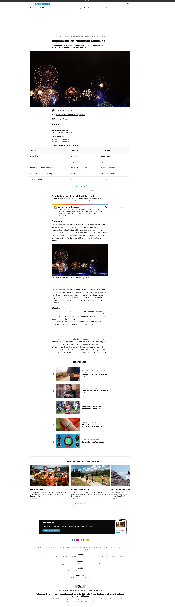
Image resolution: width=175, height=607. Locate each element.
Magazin (39, 557)
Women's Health (89, 601)
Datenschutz (105, 547)
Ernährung (78, 8)
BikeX (57, 599)
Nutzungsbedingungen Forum (90, 547)
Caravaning (64, 599)
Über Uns (48, 547)
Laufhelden (104, 8)
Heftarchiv (89, 571)
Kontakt (40, 547)
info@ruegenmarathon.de (62, 141)
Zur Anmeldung (80, 186)
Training (42, 8)
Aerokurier (36, 599)
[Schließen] (106, 207)
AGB (62, 547)
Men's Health (104, 599)
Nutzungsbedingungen (73, 547)
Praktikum (80, 550)
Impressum (56, 547)
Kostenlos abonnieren (51, 530)
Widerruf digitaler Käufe (102, 557)
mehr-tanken (95, 599)
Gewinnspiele (85, 564)
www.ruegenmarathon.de (62, 139)
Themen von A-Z (74, 564)
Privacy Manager (116, 547)
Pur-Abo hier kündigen (86, 557)
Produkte (90, 0)
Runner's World (78, 601)
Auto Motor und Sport (47, 599)
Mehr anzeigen (79, 507)
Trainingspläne (34, 8)
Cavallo (72, 599)
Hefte (85, 0)
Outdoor (123, 599)
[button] (80, 79)
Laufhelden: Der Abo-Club (56, 557)
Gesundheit (87, 8)
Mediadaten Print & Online (76, 571)
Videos (96, 8)
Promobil (68, 601)
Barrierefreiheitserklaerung (67, 550)
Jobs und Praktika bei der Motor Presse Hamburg (80, 578)
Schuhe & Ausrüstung (65, 8)
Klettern (86, 599)
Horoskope (113, 8)
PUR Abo (74, 557)
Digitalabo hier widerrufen (93, 550)
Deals (92, 564)
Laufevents (51, 8)
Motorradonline (114, 599)
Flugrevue (79, 599)
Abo (45, 557)
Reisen (68, 557)
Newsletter (99, 564)
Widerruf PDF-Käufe (117, 557)
